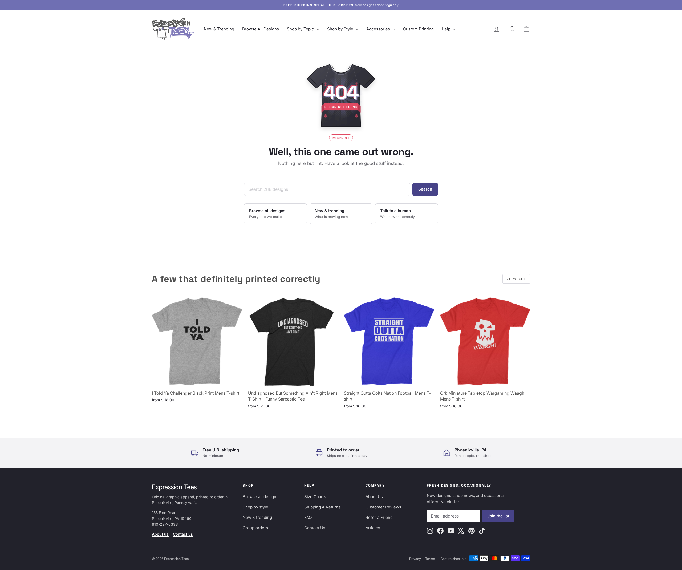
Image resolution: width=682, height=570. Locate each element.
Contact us (183, 534)
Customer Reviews (383, 507)
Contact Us (314, 527)
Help (447, 28)
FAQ (308, 517)
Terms (430, 559)
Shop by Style (340, 28)
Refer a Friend (379, 517)
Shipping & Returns (322, 507)
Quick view (196, 381)
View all (516, 279)
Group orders (255, 527)
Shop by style (255, 507)
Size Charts (315, 496)
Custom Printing (418, 28)
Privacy (415, 559)
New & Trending (219, 28)
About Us (374, 496)
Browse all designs (260, 496)
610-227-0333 (165, 524)
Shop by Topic (301, 28)
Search (425, 189)
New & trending (257, 517)
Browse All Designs (260, 28)
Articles (373, 527)
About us (160, 534)
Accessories (378, 28)
